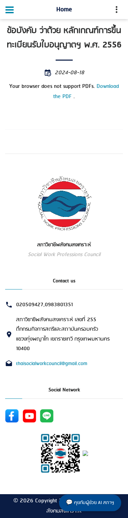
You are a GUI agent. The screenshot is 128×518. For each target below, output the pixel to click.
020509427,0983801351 (44, 304)
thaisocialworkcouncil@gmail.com (51, 363)
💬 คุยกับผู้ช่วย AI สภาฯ (90, 503)
